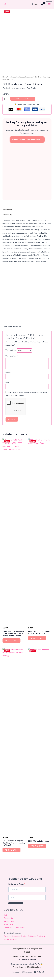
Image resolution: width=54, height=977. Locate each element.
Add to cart (22, 99)
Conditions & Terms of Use (14, 928)
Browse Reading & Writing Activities (27, 139)
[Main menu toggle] (49, 4)
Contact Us (8, 918)
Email (8, 382)
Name (8, 372)
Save (7, 12)
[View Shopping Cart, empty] (42, 4)
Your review (12, 356)
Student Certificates (29, 936)
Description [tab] (7, 210)
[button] (5, 4)
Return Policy (9, 921)
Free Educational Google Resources (20, 77)
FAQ (5, 915)
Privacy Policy (9, 924)
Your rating (11, 350)
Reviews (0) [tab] (7, 214)
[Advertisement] (27, 171)
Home (5, 77)
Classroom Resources (12, 936)
